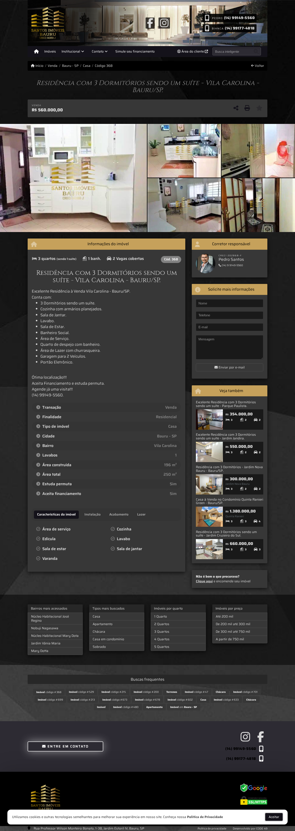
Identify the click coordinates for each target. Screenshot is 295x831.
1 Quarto (160, 616)
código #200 (146, 692)
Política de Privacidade (205, 817)
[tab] (56, 515)
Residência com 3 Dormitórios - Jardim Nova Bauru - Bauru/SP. (229, 468)
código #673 (114, 700)
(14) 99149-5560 (239, 18)
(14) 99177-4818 (240, 28)
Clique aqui (204, 581)
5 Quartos (161, 646)
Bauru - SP (70, 65)
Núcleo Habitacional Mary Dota (55, 635)
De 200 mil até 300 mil (233, 624)
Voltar (259, 65)
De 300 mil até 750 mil (233, 631)
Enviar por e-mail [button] (231, 367)
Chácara (99, 631)
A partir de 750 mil (230, 639)
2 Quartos (161, 624)
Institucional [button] (71, 51)
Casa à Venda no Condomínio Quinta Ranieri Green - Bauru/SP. (229, 501)
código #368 (48, 692)
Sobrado (99, 646)
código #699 (50, 700)
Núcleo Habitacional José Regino (50, 618)
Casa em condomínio (108, 639)
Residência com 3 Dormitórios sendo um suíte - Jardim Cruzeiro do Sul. (226, 533)
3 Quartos (161, 631)
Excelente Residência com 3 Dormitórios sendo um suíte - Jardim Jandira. (226, 436)
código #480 (125, 707)
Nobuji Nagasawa (44, 628)
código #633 (226, 700)
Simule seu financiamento (135, 51)
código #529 (81, 692)
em (183, 707)
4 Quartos (162, 639)
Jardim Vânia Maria (45, 643)
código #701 (245, 692)
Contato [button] (98, 51)
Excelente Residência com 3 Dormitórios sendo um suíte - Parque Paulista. (226, 404)
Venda (52, 65)
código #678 (147, 700)
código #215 (114, 692)
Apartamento (103, 624)
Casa (86, 65)
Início (39, 65)
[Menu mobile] (36, 51)
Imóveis (50, 51)
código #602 (180, 700)
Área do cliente (193, 51)
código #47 (196, 692)
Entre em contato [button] (67, 746)
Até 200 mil (224, 616)
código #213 (83, 700)
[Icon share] (150, 22)
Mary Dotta (39, 650)
